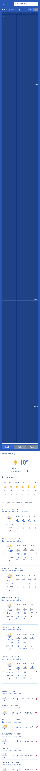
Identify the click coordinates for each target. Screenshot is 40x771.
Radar (20, 447)
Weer (32, 447)
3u (30, 9)
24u (35, 9)
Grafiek (7, 447)
